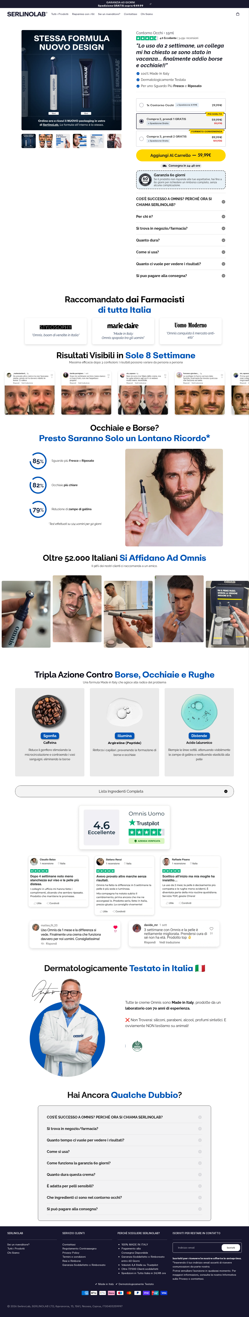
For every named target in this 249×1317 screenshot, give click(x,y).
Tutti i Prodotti (16, 1248)
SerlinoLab (23, 1306)
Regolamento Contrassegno (79, 1248)
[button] (181, 105)
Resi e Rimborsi (71, 1260)
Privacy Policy (70, 1252)
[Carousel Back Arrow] (27, 141)
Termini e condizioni (74, 1256)
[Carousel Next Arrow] (116, 141)
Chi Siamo (13, 1252)
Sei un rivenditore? (18, 1244)
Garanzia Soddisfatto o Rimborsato (84, 1264)
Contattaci (68, 1244)
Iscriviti (231, 1247)
